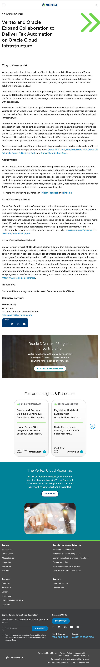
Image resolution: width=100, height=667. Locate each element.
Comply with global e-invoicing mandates (70, 558)
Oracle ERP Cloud (56, 149)
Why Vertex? (7, 549)
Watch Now (50, 494)
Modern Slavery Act (81, 656)
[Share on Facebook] (6, 324)
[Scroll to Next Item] (92, 426)
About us (6, 583)
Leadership (6, 596)
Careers (5, 592)
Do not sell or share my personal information (70, 659)
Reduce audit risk (60, 562)
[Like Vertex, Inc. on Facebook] (53, 627)
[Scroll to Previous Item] (8, 426)
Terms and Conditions (38, 635)
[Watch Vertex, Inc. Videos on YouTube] (71, 627)
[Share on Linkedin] (18, 324)
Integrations (7, 562)
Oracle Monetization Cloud (54, 153)
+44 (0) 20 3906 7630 (83, 637)
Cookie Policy (63, 656)
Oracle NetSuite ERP (76, 149)
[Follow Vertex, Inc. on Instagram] (77, 627)
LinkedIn (67, 192)
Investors (6, 604)
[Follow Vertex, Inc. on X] (59, 627)
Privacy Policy (14, 637)
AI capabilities (8, 558)
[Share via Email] (24, 324)
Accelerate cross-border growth (66, 566)
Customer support (61, 583)
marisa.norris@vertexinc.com (17, 315)
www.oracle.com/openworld (80, 230)
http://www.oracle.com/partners (18, 278)
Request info (58, 588)
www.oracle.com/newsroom (16, 233)
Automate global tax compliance (66, 554)
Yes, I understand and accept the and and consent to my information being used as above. (25, 637)
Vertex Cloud (7, 554)
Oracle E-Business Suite (24, 153)
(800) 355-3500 (60, 637)
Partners (5, 570)
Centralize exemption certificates (67, 570)
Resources (6, 566)
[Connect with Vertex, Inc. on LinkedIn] (65, 627)
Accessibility (80, 653)
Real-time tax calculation (63, 549)
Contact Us (61, 621)
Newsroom (6, 588)
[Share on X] (12, 324)
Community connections (12, 600)
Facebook (53, 192)
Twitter (44, 192)
